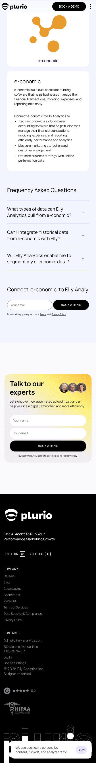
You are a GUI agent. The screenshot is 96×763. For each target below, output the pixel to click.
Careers (9, 576)
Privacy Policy (13, 620)
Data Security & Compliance (23, 613)
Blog (7, 582)
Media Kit (10, 601)
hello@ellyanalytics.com (25, 640)
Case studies (12, 588)
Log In (7, 657)
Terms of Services (16, 607)
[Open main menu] (90, 6)
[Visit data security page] (17, 709)
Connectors (12, 595)
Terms (43, 314)
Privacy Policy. (59, 314)
